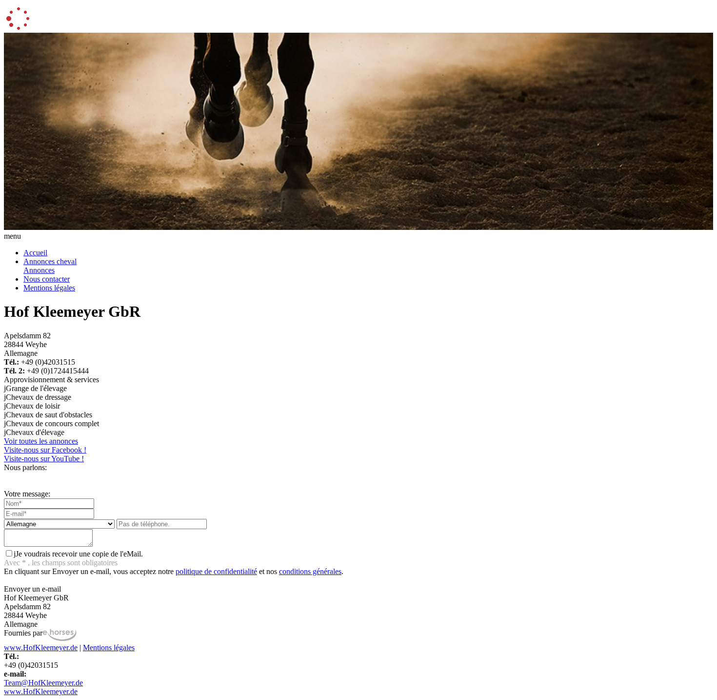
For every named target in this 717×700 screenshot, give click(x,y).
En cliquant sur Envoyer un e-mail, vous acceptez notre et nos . (173, 571)
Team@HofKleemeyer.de (43, 683)
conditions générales (310, 571)
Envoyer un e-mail (32, 589)
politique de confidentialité (216, 571)
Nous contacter (46, 279)
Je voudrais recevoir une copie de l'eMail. (78, 554)
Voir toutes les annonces (41, 441)
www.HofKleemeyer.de (41, 647)
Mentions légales (49, 288)
